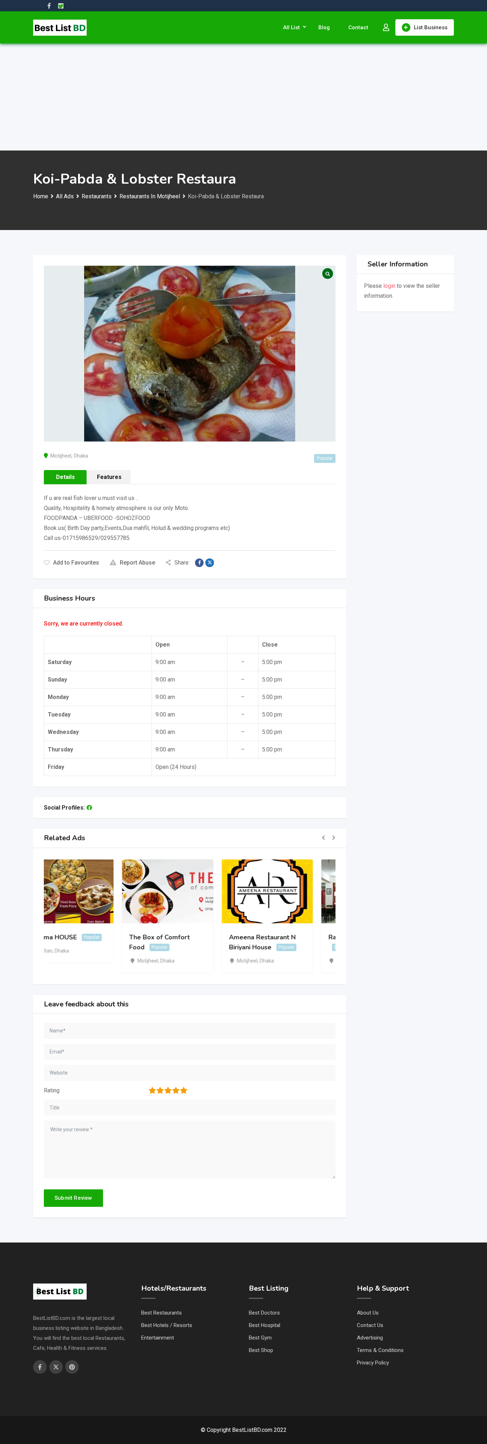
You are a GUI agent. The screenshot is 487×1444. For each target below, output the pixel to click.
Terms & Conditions (380, 1350)
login (389, 285)
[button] (323, 838)
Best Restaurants (161, 1313)
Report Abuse (137, 562)
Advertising (370, 1338)
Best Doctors (264, 1313)
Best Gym (260, 1338)
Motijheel (60, 456)
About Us (368, 1313)
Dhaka (81, 456)
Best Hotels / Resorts (166, 1325)
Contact (358, 27)
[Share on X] (209, 562)
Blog (324, 27)
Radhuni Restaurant (280, 937)
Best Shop (261, 1350)
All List (291, 27)
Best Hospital (264, 1325)
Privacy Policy (373, 1362)
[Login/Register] (386, 27)
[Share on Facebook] (199, 562)
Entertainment (157, 1338)
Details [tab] (65, 477)
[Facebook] (89, 807)
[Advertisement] (243, 97)
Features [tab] (109, 477)
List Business (430, 27)
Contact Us (370, 1325)
